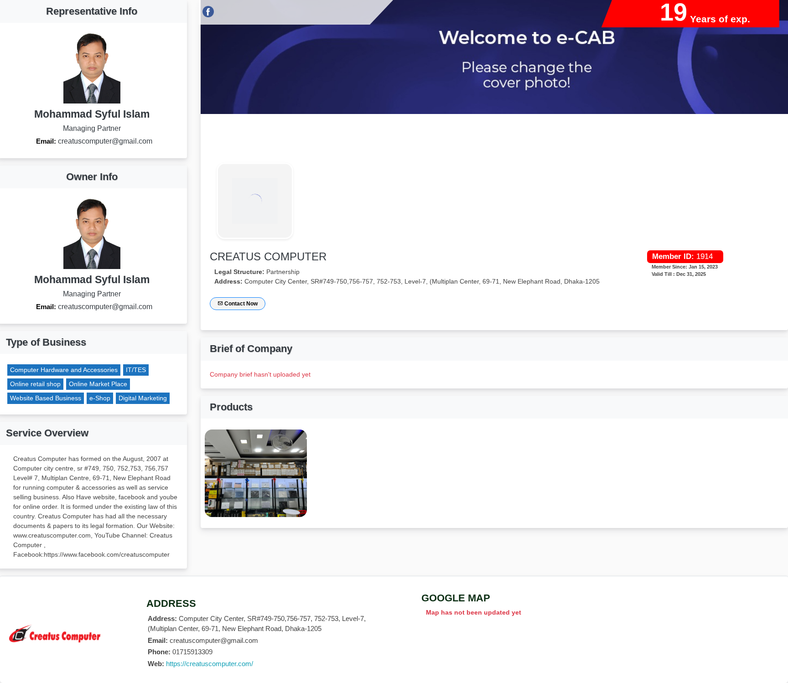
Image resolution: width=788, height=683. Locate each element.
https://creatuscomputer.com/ (209, 663)
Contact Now (240, 303)
